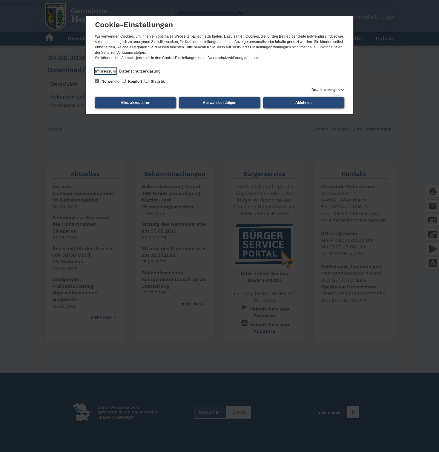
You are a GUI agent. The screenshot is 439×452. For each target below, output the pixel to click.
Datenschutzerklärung (140, 71)
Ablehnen (303, 103)
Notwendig (110, 81)
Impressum (105, 71)
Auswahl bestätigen (219, 103)
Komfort (135, 81)
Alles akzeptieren (135, 103)
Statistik (157, 81)
